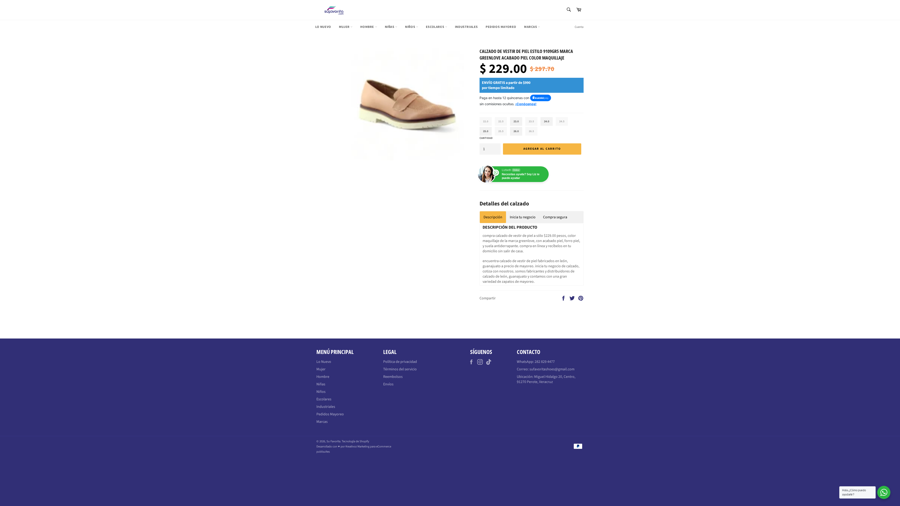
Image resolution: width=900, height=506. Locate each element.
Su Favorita (333, 441)
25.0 (485, 131)
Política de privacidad (400, 361)
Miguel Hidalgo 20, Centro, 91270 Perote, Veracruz (546, 379)
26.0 (516, 131)
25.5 (500, 131)
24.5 (561, 121)
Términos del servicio (400, 369)
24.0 (546, 121)
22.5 (500, 121)
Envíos (388, 384)
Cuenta (579, 27)
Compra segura (555, 217)
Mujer (345, 27)
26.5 (531, 131)
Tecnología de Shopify (355, 441)
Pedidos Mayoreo (501, 27)
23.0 (516, 121)
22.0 (485, 121)
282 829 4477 (545, 361)
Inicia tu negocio (523, 217)
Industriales (466, 27)
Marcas (531, 27)
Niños (410, 27)
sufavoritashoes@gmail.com (551, 369)
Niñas (390, 27)
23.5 (531, 121)
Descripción (493, 217)
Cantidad (486, 138)
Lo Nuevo (323, 27)
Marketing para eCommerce (374, 446)
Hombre (367, 27)
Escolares (435, 27)
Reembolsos (393, 376)
